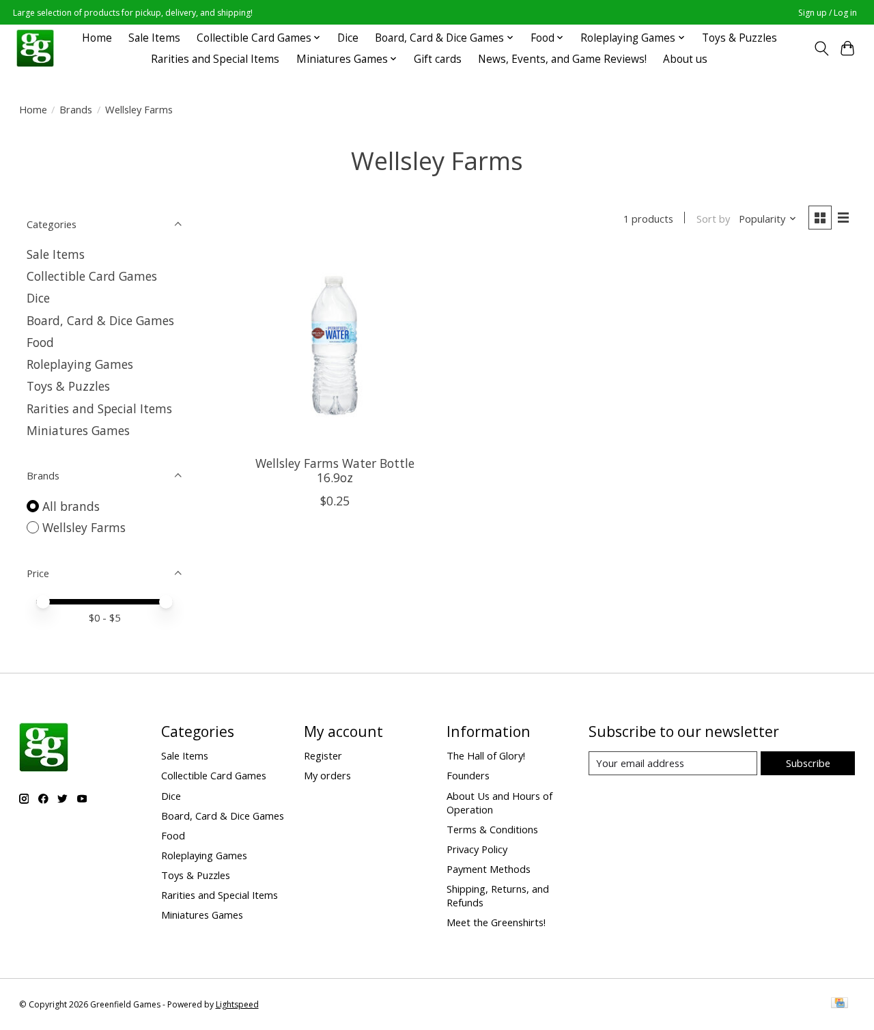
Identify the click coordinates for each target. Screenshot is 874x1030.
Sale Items (154, 38)
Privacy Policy (477, 849)
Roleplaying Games (80, 364)
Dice (347, 38)
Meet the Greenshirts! (496, 922)
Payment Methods (489, 869)
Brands (75, 109)
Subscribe (808, 763)
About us (685, 59)
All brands (71, 506)
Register (323, 755)
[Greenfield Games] (35, 48)
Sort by (713, 218)
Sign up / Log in (827, 12)
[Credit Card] (839, 1004)
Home (97, 38)
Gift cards (438, 59)
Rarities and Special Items (215, 59)
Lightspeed (237, 1004)
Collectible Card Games (92, 276)
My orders (327, 775)
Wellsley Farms (84, 527)
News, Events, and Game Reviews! (562, 59)
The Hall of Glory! (486, 755)
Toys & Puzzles (739, 38)
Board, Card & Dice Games (100, 320)
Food (40, 342)
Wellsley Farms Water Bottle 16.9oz (334, 470)
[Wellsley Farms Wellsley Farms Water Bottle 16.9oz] (335, 348)
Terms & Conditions (492, 829)
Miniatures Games (78, 430)
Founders (468, 775)
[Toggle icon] (821, 48)
